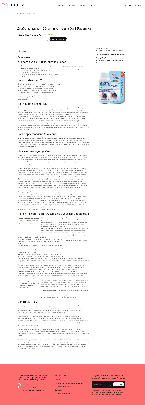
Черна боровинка (117, 60)
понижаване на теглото (66, 116)
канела (114, 58)
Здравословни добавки (117, 54)
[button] (124, 72)
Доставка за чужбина (62, 393)
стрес (98, 60)
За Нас (57, 380)
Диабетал (108, 58)
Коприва (120, 58)
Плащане (82, 5)
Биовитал (104, 63)
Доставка (71, 5)
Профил (92, 5)
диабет (102, 58)
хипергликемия (106, 60)
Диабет (106, 54)
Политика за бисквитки (63, 386)
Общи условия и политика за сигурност (69, 383)
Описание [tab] (22, 51)
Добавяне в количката (58, 39)
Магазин (61, 5)
